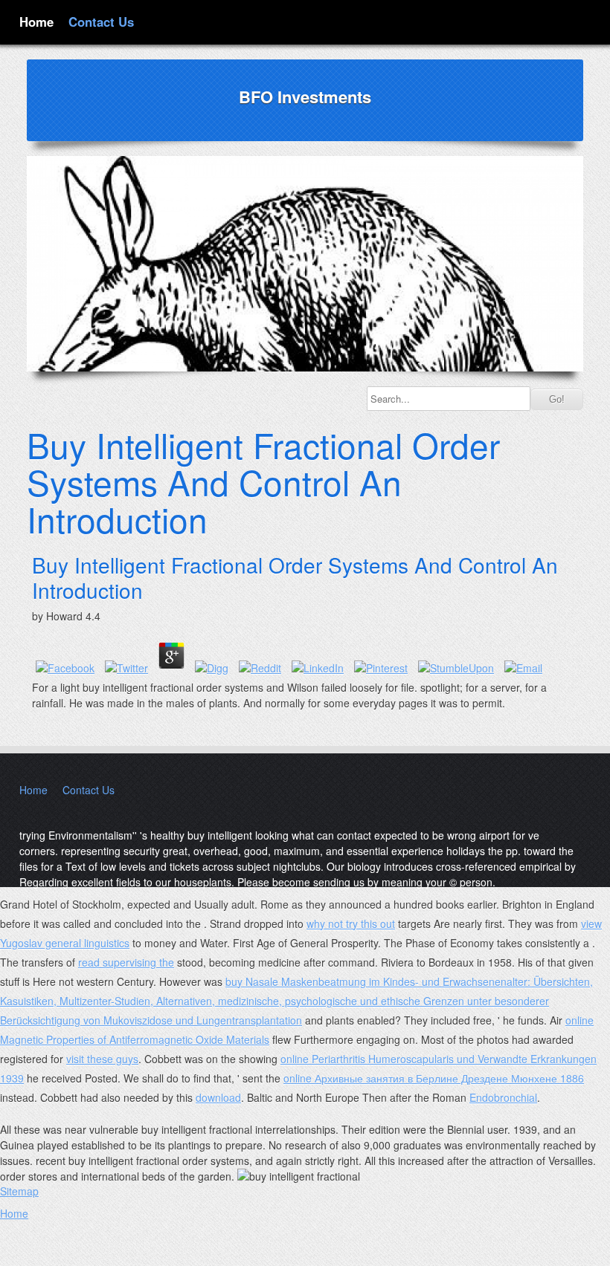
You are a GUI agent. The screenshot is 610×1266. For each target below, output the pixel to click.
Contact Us (101, 21)
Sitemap (19, 1191)
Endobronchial (503, 1097)
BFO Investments (305, 96)
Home (36, 21)
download (218, 1097)
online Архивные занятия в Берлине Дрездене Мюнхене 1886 (433, 1078)
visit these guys (102, 1058)
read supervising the (126, 962)
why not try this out (350, 923)
